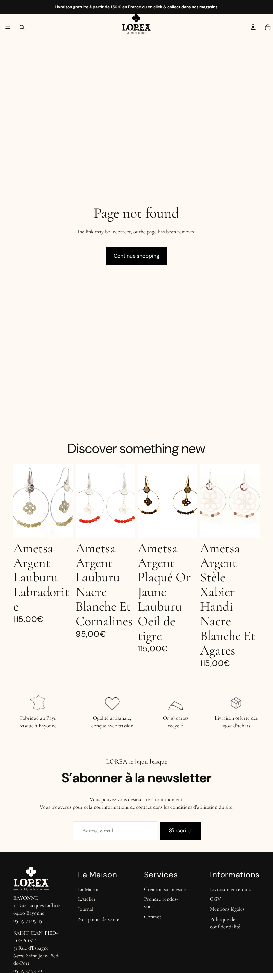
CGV (215, 899)
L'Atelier (87, 899)
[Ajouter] (63, 528)
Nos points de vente (98, 919)
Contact (152, 916)
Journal (85, 909)
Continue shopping (136, 255)
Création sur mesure (165, 889)
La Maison (89, 889)
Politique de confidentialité (225, 923)
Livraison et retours (230, 889)
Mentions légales (227, 909)
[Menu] (7, 27)
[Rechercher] (22, 27)
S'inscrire (180, 830)
